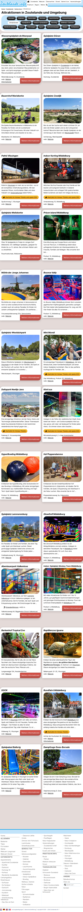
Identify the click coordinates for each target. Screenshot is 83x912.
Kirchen (42, 18)
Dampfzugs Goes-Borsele (57, 747)
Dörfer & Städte (9, 27)
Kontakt (66, 888)
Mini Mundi (49, 332)
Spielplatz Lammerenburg (14, 514)
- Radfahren (26, 897)
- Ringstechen (48, 848)
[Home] (28, 1)
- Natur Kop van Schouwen (48, 891)
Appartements (6, 860)
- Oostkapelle (68, 843)
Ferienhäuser (5, 880)
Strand (58, 1)
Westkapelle (69, 133)
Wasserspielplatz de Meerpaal (16, 36)
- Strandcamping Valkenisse (7, 898)
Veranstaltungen (75, 1)
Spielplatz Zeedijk (52, 96)
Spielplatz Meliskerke (12, 212)
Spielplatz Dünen (52, 36)
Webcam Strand (6, 854)
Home (3, 836)
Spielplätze (26, 23)
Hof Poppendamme (53, 454)
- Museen (25, 856)
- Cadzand (67, 871)
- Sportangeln (48, 836)
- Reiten (24, 902)
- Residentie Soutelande (9, 875)
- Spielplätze (26, 874)
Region (37, 5)
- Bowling (25, 879)
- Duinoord (4, 867)
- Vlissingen (67, 858)
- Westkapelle (68, 851)
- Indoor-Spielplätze (29, 877)
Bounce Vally (50, 272)
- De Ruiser (5, 882)
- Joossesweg (6, 890)
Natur (22, 27)
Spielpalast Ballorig (11, 747)
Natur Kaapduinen (49, 841)
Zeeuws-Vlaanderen (70, 863)
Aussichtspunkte (68, 18)
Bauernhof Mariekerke (12, 96)
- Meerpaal (5, 895)
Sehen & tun (65, 1)
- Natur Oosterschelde (51, 885)
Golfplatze (75, 27)
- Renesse (46, 875)
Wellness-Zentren (67, 23)
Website (8, 139)
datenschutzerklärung (30, 909)
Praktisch (30, 5)
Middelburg (70, 362)
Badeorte (4, 841)
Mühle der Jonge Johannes (15, 272)
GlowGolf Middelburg (54, 514)
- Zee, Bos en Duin (7, 902)
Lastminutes (26, 843)
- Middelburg (68, 861)
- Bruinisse (46, 880)
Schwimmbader (53, 27)
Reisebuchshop (69, 879)
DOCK (4, 690)
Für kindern (5, 846)
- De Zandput (5, 885)
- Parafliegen (47, 838)
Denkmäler (32, 18)
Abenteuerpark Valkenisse (14, 566)
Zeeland (45, 870)
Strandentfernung (12, 607)
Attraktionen (13, 23)
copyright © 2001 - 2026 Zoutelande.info (47, 909)
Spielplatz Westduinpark (13, 332)
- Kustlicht (4, 893)
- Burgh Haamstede (50, 887)
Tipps (3, 844)
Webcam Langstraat (8, 851)
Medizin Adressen (49, 862)
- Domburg (67, 848)
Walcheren (67, 836)
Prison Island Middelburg (56, 212)
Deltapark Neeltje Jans (12, 389)
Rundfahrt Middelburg (55, 690)
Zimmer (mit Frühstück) (30, 841)
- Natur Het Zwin (69, 873)
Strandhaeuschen (28, 846)
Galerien (21, 18)
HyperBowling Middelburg (14, 454)
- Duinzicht (5, 887)
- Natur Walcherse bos (71, 853)
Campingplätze (6, 877)
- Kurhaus (4, 872)
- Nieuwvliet (67, 866)
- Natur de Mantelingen (71, 846)
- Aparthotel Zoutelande (9, 862)
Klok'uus (48, 389)
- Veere (66, 838)
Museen (11, 18)
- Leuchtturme (27, 867)
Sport (41, 27)
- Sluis (65, 868)
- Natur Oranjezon (69, 841)
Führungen (31, 27)
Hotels (24, 838)
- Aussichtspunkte (28, 869)
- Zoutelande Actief (50, 846)
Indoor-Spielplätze (40, 23)
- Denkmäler (26, 862)
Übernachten (50, 1)
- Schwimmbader (28, 894)
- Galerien (25, 859)
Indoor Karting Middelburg (57, 155)
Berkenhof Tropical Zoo (13, 630)
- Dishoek (67, 856)
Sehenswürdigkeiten (29, 854)
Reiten (65, 27)
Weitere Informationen (30, 81)
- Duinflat (4, 865)
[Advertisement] (41, 88)
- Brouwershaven (49, 877)
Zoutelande (34, 1)
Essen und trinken (49, 851)
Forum (45, 864)
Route (45, 856)
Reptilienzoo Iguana (53, 630)
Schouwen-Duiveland (50, 872)
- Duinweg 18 (5, 870)
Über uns (66, 882)
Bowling (54, 23)
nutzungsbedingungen (17, 909)
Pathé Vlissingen (9, 155)
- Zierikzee (46, 882)
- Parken (46, 859)
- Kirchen (25, 864)
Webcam (42, 1)
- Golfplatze (26, 904)
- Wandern (25, 899)
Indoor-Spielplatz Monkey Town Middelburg (62, 566)
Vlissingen (11, 185)
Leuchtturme (53, 18)
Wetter (43, 5)
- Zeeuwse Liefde (28, 836)
